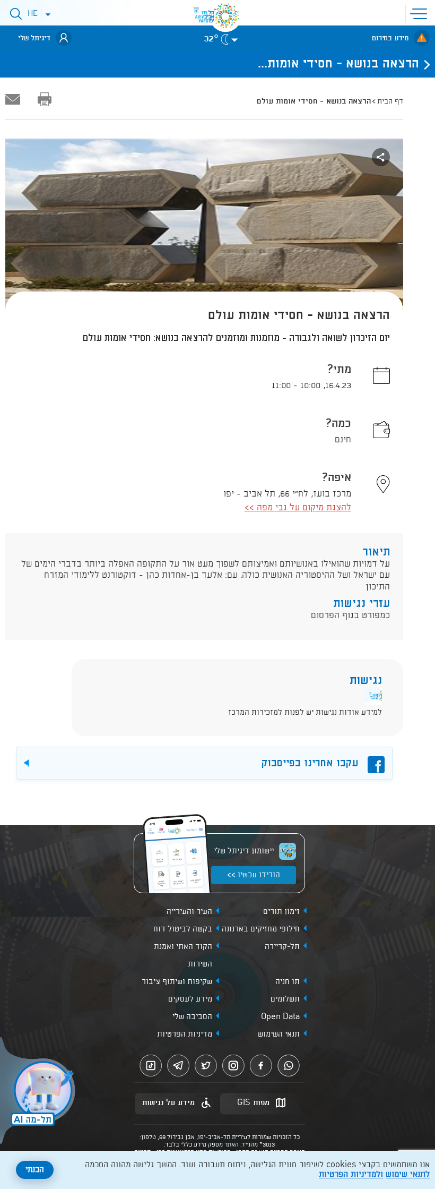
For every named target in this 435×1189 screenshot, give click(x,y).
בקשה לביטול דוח (182, 929)
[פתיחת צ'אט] (39, 1092)
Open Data (280, 1017)
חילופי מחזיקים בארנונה (261, 929)
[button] (420, 12)
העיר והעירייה (189, 912)
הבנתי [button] (34, 1170)
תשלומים (285, 999)
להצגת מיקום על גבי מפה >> (298, 507)
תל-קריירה (282, 947)
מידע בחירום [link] (390, 38)
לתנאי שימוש (408, 1174)
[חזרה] (424, 64)
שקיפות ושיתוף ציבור (177, 982)
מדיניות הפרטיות (184, 1034)
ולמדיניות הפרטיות (351, 1174)
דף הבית (390, 101)
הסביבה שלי (192, 1017)
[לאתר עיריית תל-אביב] (225, 16)
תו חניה (287, 982)
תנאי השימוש (279, 1034)
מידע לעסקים (190, 999)
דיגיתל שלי (34, 38)
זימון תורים (281, 912)
